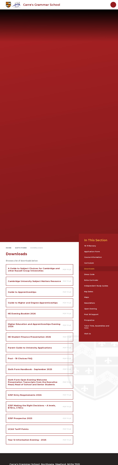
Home (8, 248)
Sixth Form (21, 248)
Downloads (36, 248)
